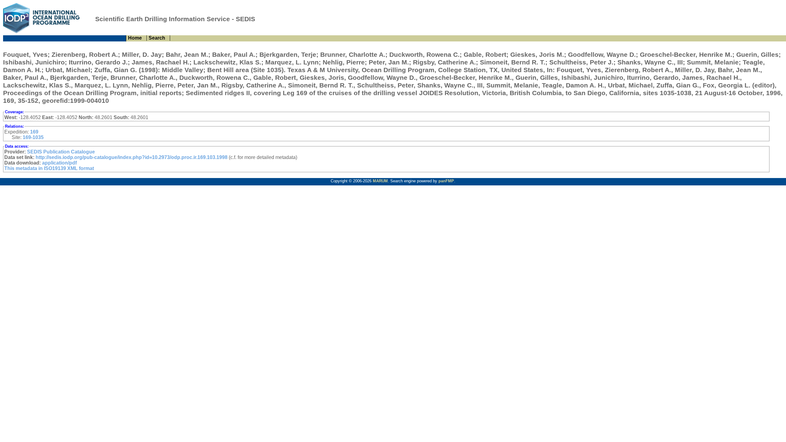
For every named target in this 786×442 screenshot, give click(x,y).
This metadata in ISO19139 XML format (49, 168)
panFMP (446, 181)
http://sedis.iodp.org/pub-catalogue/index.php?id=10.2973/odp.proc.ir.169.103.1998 (132, 157)
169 (34, 131)
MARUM (380, 181)
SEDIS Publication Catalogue (61, 151)
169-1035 (33, 137)
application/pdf (59, 162)
